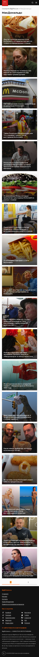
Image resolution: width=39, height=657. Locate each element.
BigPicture (14, 9)
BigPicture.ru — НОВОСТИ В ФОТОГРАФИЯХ (16, 631)
